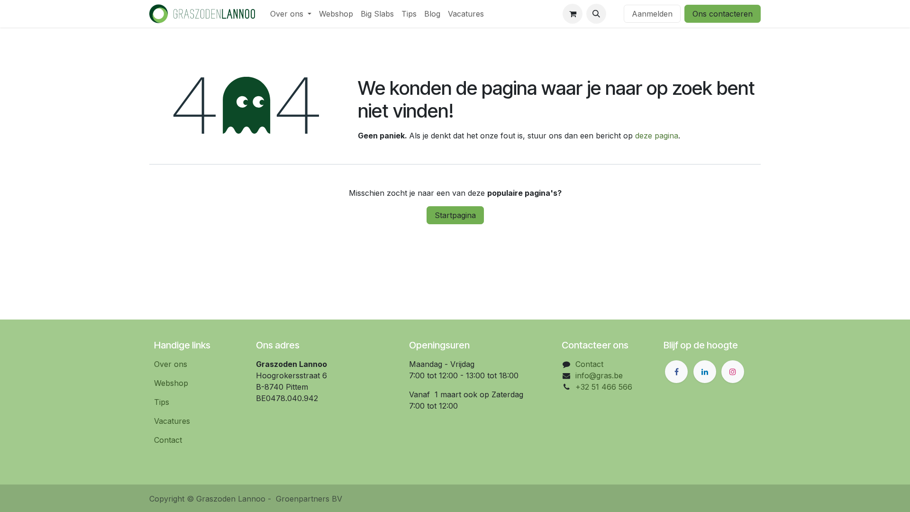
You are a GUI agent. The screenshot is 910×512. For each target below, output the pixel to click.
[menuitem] (290, 13)
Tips (161, 402)
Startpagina (455, 215)
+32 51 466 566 (603, 387)
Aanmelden (652, 13)
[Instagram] (732, 371)
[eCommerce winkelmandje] (572, 14)
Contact (168, 440)
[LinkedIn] (704, 371)
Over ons (170, 364)
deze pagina (656, 135)
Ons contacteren (722, 13)
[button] (596, 14)
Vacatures (172, 421)
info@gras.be (599, 375)
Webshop (171, 383)
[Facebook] (676, 371)
